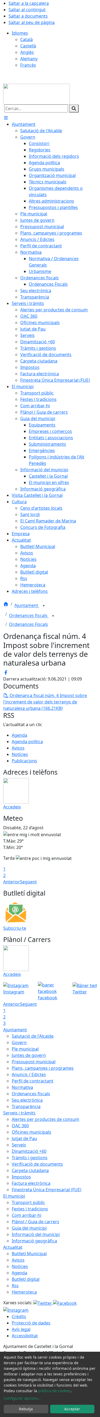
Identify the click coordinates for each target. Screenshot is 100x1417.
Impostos (21, 1177)
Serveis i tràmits (19, 1113)
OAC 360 (20, 1126)
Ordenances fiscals (29, 616)
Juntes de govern (29, 1055)
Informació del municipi (36, 1234)
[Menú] (6, 118)
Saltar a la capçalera (29, 3)
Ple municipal (25, 1049)
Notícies (20, 754)
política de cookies (54, 1390)
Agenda (19, 735)
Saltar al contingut (27, 10)
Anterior (11, 882)
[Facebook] (65, 1303)
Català (26, 39)
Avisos (18, 748)
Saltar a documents (28, 16)
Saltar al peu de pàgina (32, 22)
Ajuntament (26, 606)
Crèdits (19, 1316)
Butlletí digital (25, 1279)
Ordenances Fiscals (28, 624)
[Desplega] (43, 606)
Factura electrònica (31, 1183)
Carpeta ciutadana (30, 1170)
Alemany (29, 59)
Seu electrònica (27, 1100)
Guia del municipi (29, 1228)
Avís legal (21, 1329)
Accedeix (12, 807)
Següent (28, 882)
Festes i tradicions (30, 1209)
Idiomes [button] (20, 33)
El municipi (14, 1196)
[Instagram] (16, 1310)
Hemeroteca (24, 1292)
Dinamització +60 (29, 1151)
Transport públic (28, 1202)
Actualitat (12, 1247)
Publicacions (24, 761)
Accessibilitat (25, 1336)
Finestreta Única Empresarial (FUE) (46, 1190)
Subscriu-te (14, 928)
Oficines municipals (31, 1132)
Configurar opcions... (22, 1398)
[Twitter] (43, 1303)
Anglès (27, 52)
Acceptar (72, 1408)
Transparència (26, 1106)
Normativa (22, 1087)
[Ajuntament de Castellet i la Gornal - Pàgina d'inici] (36, 94)
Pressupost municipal (33, 1062)
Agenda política (27, 741)
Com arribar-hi (26, 1215)
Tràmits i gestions (29, 1158)
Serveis (19, 1145)
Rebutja (26, 1408)
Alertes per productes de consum (45, 1119)
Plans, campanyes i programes (43, 1068)
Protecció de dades (31, 1323)
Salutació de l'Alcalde (33, 1036)
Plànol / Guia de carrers (35, 1222)
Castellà (28, 46)
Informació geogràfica (34, 1241)
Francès (28, 65)
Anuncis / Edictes (29, 1074)
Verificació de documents (37, 1164)
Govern (19, 1042)
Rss (15, 1286)
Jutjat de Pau (24, 1138)
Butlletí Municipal (29, 1254)
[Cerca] (74, 108)
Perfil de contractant (32, 1081)
